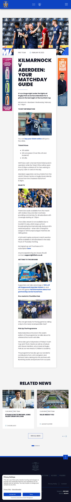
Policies (62, 475)
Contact (64, 484)
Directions (44, 475)
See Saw (66, 491)
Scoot (66, 493)
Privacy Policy (52, 484)
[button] (64, 436)
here (29, 248)
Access (54, 475)
